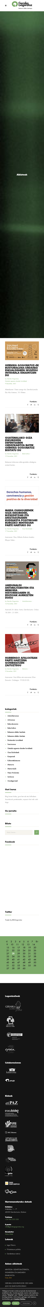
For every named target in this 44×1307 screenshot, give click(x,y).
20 (35, 948)
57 (8, 968)
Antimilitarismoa (27, 601)
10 (12, 945)
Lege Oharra (11, 1245)
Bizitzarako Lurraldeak (15, 740)
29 (18, 954)
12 (23, 945)
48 (24, 962)
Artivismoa (11, 720)
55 (29, 966)
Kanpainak (11, 757)
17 (18, 948)
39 (8, 960)
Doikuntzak (26, 1303)
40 (13, 960)
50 (35, 962)
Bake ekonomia (13, 724)
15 (8, 948)
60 (24, 968)
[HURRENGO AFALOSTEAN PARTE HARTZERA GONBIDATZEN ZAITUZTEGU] (22, 643)
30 (24, 954)
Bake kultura (26, 454)
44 (35, 960)
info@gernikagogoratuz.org (14, 1227)
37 (29, 957)
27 (8, 954)
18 (24, 948)
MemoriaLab (12, 769)
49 (29, 962)
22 (13, 951)
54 (24, 966)
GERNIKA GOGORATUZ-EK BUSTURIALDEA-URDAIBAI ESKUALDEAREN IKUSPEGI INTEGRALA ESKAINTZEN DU (22, 370)
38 (35, 957)
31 (29, 954)
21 (8, 951)
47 (18, 962)
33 (8, 957)
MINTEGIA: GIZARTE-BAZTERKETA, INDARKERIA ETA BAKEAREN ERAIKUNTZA (17, 1272)
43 (29, 960)
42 (24, 960)
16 (13, 948)
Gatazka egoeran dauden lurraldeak (16, 381)
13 (28, 945)
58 (13, 968)
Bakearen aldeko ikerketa (16, 736)
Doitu (15, 1303)
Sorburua (11, 777)
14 (33, 945)
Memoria (25, 669)
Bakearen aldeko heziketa (16, 732)
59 (18, 968)
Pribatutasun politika (14, 1249)
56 (35, 966)
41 (18, 960)
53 (18, 966)
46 (13, 962)
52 (13, 966)
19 (29, 948)
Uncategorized (13, 781)
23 (18, 951)
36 (24, 957)
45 (8, 962)
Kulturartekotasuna (14, 761)
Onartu (6, 1303)
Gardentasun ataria (13, 1254)
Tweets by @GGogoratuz (13, 920)
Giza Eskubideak (27, 529)
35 (18, 957)
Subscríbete (9, 1234)
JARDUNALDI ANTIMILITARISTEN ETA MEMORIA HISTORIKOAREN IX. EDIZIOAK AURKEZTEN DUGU (19, 591)
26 (35, 951)
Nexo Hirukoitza (13, 773)
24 (24, 951)
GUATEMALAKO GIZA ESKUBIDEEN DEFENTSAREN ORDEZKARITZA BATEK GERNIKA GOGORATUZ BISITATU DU (20, 444)
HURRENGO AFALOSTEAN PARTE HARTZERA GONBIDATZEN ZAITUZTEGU (21, 662)
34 (13, 957)
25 (29, 951)
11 (17, 945)
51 (8, 966)
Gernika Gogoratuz (13, 379)
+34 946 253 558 (12, 1219)
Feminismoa (12, 744)
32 (35, 954)
